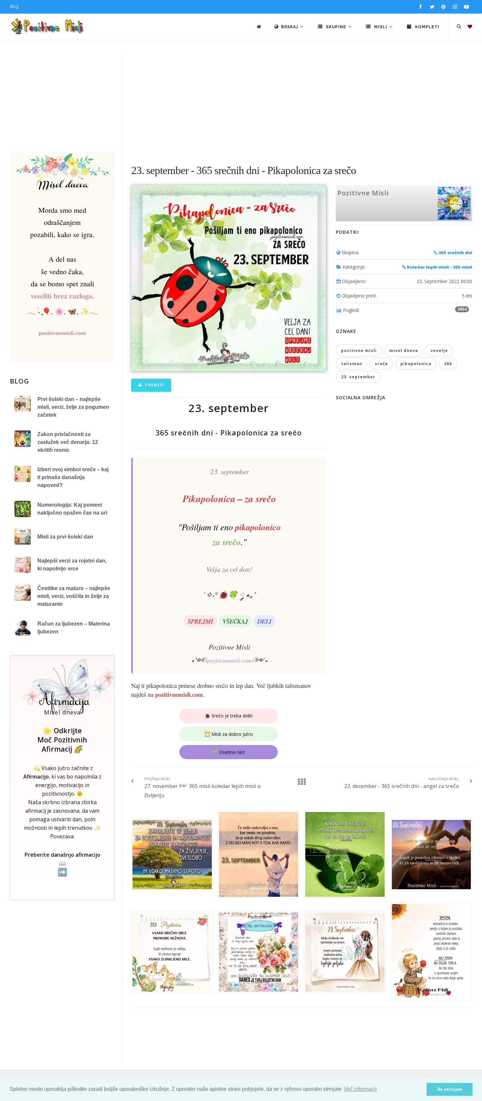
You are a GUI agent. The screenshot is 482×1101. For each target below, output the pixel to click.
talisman (351, 363)
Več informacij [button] (360, 1089)
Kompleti (426, 27)
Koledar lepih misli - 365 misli (439, 267)
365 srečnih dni (454, 252)
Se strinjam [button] (449, 1089)
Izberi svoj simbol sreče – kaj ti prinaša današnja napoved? (73, 477)
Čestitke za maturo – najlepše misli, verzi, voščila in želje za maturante (73, 596)
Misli (381, 27)
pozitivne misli (359, 350)
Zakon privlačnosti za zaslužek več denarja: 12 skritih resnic (67, 442)
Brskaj (290, 27)
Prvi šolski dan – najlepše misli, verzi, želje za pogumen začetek (73, 407)
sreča (381, 363)
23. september (358, 377)
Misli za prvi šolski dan (65, 536)
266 (448, 363)
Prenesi (154, 385)
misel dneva (403, 350)
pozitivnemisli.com (229, 660)
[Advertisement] (241, 102)
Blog (14, 6)
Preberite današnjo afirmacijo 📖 (62, 863)
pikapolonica (416, 363)
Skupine (336, 27)
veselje (439, 350)
